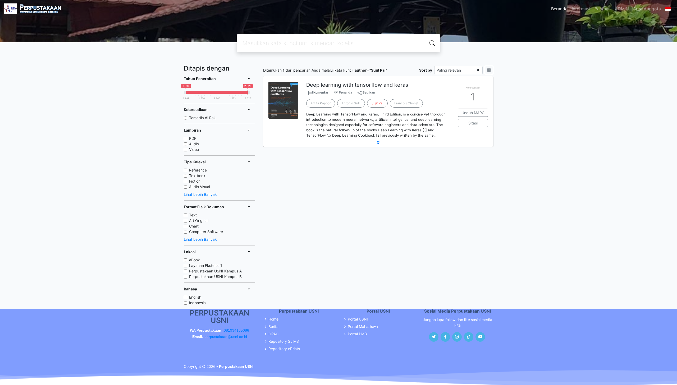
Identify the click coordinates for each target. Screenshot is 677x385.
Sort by (425, 70)
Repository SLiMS (283, 341)
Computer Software (206, 231)
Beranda (559, 8)
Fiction (194, 181)
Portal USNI (358, 319)
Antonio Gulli (351, 103)
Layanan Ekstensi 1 (205, 265)
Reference (198, 170)
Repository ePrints (284, 349)
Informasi (581, 8)
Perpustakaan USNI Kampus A (215, 271)
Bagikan (368, 92)
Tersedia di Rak (202, 117)
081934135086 (236, 330)
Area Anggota (647, 8)
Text (193, 215)
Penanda (345, 92)
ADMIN (622, 8)
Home (273, 319)
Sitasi (473, 123)
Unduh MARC (472, 112)
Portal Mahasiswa (363, 326)
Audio (194, 144)
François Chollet (406, 103)
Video (194, 149)
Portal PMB (357, 334)
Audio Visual (199, 186)
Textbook (197, 175)
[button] (378, 142)
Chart (194, 226)
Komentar (320, 92)
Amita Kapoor (321, 103)
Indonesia (197, 302)
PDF (192, 138)
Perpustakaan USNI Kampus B (215, 276)
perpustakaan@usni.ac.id (225, 337)
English (195, 297)
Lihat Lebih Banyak (200, 194)
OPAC (273, 334)
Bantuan (602, 8)
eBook (194, 260)
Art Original (198, 220)
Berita (273, 326)
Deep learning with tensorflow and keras (357, 85)
